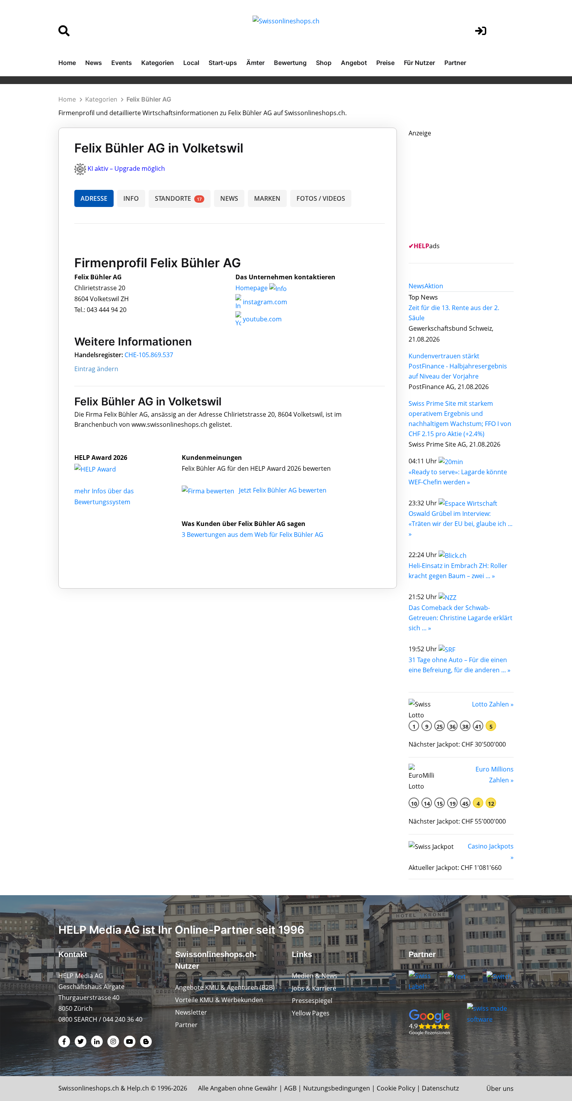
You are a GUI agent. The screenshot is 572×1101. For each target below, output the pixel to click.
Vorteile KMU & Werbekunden (219, 1000)
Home (67, 63)
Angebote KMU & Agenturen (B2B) (225, 987)
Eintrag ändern (96, 369)
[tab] (417, 286)
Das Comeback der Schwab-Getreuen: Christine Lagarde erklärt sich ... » (460, 617)
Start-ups (223, 63)
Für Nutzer (419, 63)
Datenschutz (440, 1088)
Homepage (252, 288)
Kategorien (157, 63)
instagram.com (264, 302)
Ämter (255, 63)
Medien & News (314, 975)
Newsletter (191, 1012)
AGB (290, 1088)
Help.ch (138, 1088)
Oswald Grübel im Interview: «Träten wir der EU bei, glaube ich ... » (460, 523)
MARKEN (267, 198)
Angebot (354, 63)
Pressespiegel (312, 1000)
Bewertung (290, 63)
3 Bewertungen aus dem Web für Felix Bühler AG (252, 534)
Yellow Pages (311, 1013)
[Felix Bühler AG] (103, 468)
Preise (385, 63)
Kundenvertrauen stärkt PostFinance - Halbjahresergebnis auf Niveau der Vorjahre (458, 366)
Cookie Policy (396, 1088)
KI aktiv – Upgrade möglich (126, 168)
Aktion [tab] (434, 286)
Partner (455, 63)
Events (121, 63)
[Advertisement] (467, 187)
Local (191, 63)
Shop (324, 63)
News (93, 63)
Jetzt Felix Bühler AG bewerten (282, 490)
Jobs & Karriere (314, 988)
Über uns (500, 1088)
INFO (131, 198)
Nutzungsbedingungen (336, 1088)
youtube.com (261, 319)
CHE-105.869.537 (149, 355)
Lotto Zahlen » (493, 704)
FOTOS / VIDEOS (321, 198)
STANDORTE (178, 198)
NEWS (229, 198)
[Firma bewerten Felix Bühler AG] (209, 490)
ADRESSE (94, 198)
